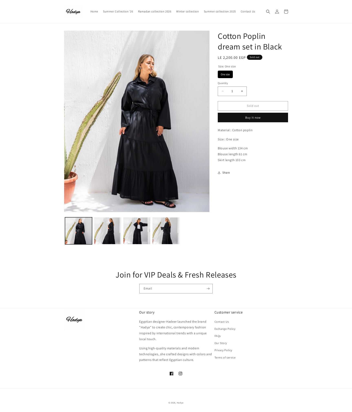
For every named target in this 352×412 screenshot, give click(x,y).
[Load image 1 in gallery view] (78, 230)
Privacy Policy (223, 350)
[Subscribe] (208, 288)
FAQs (217, 336)
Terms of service (225, 357)
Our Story (220, 343)
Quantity (223, 83)
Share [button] (226, 172)
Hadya (180, 402)
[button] (268, 11)
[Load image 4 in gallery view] (165, 230)
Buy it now (253, 117)
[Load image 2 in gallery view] (107, 230)
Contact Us (221, 321)
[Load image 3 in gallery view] (136, 230)
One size (225, 73)
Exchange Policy (224, 328)
